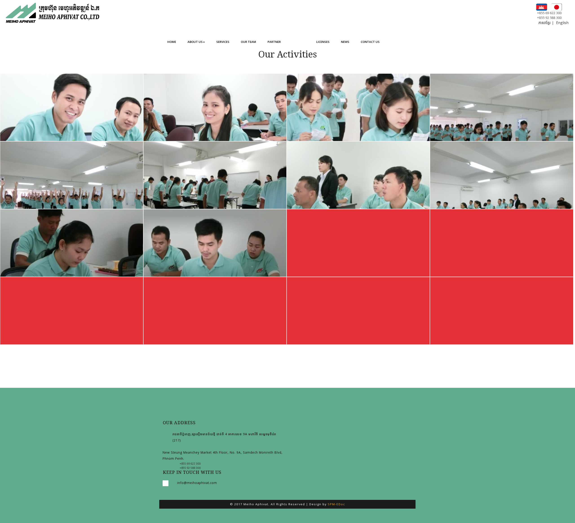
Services (222, 42)
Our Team (248, 42)
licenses (323, 42)
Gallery (298, 42)
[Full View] (358, 211)
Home (171, 42)
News (345, 42)
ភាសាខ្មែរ (544, 22)
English (562, 22)
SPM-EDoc (336, 504)
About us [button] (195, 42)
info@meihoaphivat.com (197, 483)
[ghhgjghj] (501, 211)
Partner (274, 42)
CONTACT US (370, 42)
